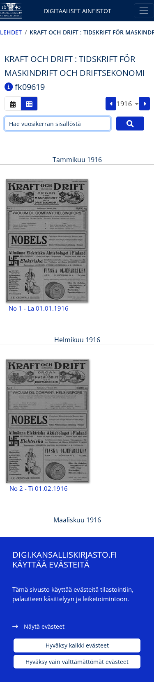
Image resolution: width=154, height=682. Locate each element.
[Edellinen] (111, 104)
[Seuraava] (144, 104)
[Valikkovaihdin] (144, 10)
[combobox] (127, 104)
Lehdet (11, 32)
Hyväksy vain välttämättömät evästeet (77, 662)
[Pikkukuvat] (29, 103)
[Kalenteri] (13, 103)
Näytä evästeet (44, 626)
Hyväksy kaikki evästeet (77, 645)
